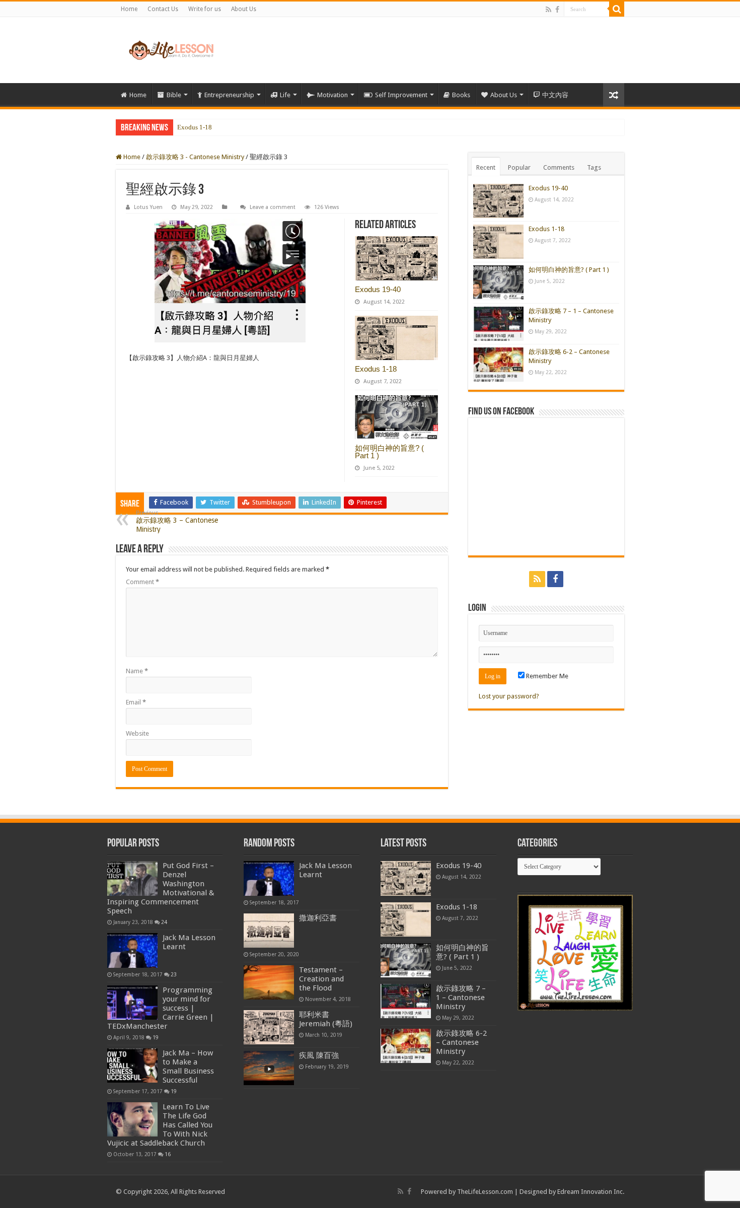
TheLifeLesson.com (485, 1191)
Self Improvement (401, 95)
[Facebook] (557, 10)
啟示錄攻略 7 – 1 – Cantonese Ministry (461, 997)
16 (168, 1154)
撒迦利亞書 (318, 917)
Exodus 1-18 (194, 127)
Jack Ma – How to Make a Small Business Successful (188, 1066)
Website (137, 733)
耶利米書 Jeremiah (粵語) (325, 1019)
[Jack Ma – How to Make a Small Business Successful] (132, 1065)
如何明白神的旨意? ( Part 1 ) (217, 127)
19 (156, 1037)
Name (137, 671)
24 (164, 922)
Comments (558, 167)
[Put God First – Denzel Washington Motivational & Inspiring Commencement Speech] (132, 878)
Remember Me (546, 676)
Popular (519, 167)
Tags (594, 167)
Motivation (332, 95)
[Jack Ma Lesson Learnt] (132, 950)
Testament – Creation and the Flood (321, 978)
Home (129, 9)
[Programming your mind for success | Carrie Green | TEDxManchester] (132, 1002)
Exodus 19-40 (378, 289)
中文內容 (555, 95)
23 (174, 974)
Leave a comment (272, 207)
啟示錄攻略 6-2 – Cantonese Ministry (461, 1042)
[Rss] (548, 10)
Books (461, 95)
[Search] (616, 9)
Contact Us (162, 9)
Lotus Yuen (148, 207)
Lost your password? (509, 696)
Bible (174, 95)
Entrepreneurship (229, 95)
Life (285, 95)
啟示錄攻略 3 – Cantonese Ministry (177, 521)
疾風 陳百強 (319, 1055)
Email (136, 702)
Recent (485, 167)
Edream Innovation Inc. (590, 1191)
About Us (243, 9)
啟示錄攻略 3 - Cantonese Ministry (195, 157)
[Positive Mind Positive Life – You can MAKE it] (171, 50)
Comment (142, 582)
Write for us (204, 9)
